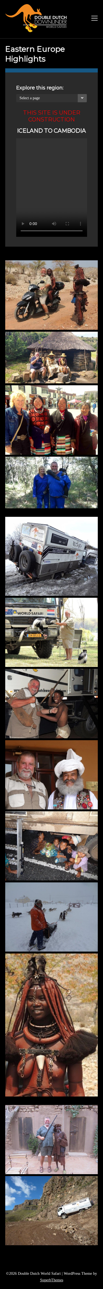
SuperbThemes (51, 1280)
